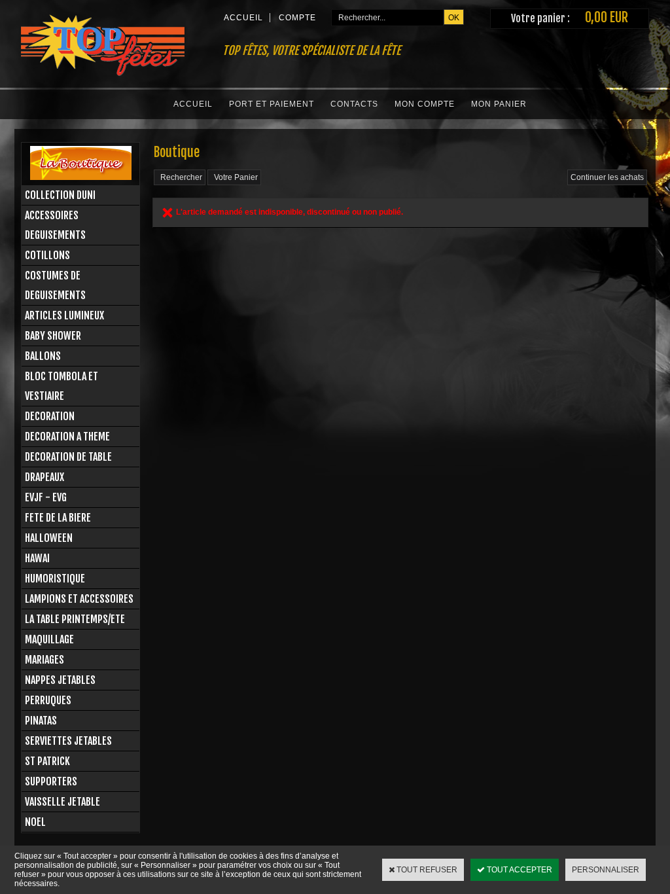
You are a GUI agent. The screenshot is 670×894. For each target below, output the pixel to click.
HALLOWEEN (49, 538)
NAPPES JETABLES (60, 680)
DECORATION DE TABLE (68, 456)
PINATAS (41, 720)
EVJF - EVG (46, 497)
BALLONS (43, 356)
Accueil (193, 104)
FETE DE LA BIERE (58, 517)
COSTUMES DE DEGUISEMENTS (55, 285)
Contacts (354, 104)
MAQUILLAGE (49, 639)
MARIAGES (44, 659)
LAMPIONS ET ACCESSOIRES (79, 598)
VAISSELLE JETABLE (62, 801)
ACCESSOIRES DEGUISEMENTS (55, 225)
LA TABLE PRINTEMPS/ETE (75, 619)
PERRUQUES (48, 700)
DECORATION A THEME (67, 436)
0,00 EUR (606, 17)
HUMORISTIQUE (55, 578)
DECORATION (50, 416)
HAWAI (37, 558)
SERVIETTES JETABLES (68, 740)
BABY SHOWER (53, 335)
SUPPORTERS (51, 781)
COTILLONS (47, 255)
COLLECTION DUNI (60, 195)
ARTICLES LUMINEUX (64, 315)
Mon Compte (425, 104)
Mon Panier (499, 104)
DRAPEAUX (44, 477)
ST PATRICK (47, 761)
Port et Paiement (271, 104)
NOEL (35, 822)
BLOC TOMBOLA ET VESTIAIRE (61, 386)
